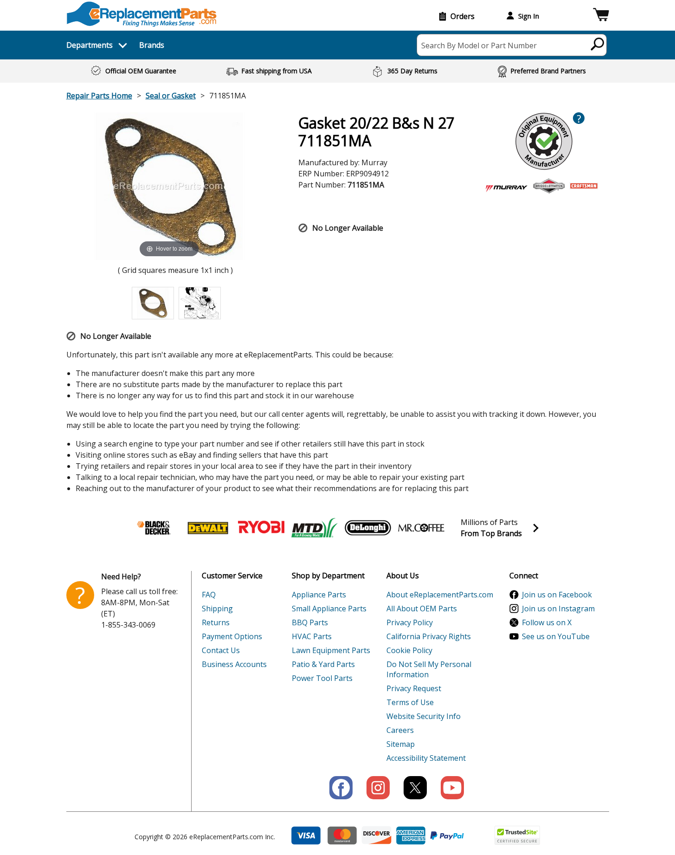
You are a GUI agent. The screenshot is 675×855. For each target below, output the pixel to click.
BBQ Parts (310, 622)
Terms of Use (410, 702)
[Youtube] (452, 787)
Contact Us (221, 650)
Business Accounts (234, 664)
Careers (400, 730)
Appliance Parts (319, 594)
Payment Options (232, 636)
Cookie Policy (409, 650)
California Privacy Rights (428, 636)
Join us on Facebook (557, 594)
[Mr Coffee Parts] (421, 527)
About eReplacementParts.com (439, 594)
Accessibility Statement (426, 758)
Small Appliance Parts (329, 608)
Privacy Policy (409, 622)
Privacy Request (413, 688)
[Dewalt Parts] (208, 527)
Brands (151, 45)
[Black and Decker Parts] (154, 527)
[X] (415, 787)
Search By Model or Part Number (479, 45)
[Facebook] (341, 787)
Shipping (217, 608)
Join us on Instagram (558, 608)
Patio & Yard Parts (323, 664)
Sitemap (400, 744)
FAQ (209, 594)
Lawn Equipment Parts (331, 650)
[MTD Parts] (314, 527)
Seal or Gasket (171, 96)
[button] (601, 16)
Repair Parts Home (99, 96)
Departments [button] (89, 45)
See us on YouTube (556, 636)
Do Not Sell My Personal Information (428, 669)
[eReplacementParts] (141, 14)
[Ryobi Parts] (261, 527)
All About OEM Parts (421, 608)
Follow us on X (547, 622)
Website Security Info (423, 716)
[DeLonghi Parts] (368, 527)
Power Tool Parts (322, 678)
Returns (216, 622)
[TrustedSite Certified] (517, 835)
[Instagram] (378, 787)
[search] (597, 44)
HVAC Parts (312, 636)
